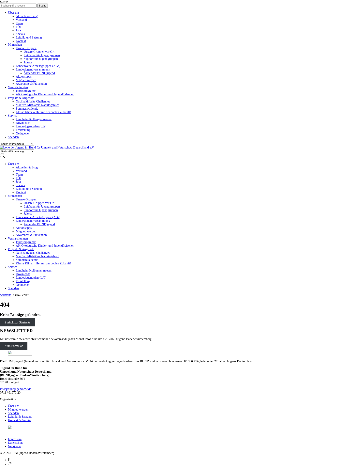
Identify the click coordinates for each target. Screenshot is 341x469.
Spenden (13, 137)
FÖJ (18, 26)
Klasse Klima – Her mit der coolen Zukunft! (43, 112)
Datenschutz (15, 442)
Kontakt (21, 41)
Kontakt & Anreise (19, 420)
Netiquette (22, 133)
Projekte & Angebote (21, 98)
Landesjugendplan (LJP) (31, 126)
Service (12, 115)
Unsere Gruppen (26, 48)
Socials (20, 34)
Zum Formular (14, 345)
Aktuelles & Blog (27, 16)
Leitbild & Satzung (20, 416)
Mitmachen (15, 44)
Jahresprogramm (26, 90)
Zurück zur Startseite (17, 322)
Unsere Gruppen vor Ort (39, 51)
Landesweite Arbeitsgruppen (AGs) (38, 66)
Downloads (23, 122)
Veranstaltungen (18, 87)
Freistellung (23, 130)
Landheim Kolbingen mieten (34, 119)
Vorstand (21, 19)
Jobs (18, 30)
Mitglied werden (26, 80)
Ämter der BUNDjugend (39, 73)
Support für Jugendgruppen (41, 58)
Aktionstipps (24, 76)
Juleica (28, 62)
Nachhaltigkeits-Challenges (33, 101)
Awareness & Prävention (31, 83)
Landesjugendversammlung (33, 69)
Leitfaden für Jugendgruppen (42, 55)
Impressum (15, 439)
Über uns (13, 12)
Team (19, 23)
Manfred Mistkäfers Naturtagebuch (37, 105)
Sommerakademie (27, 108)
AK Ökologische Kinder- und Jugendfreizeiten (45, 94)
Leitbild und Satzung (29, 37)
